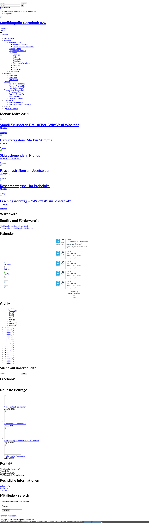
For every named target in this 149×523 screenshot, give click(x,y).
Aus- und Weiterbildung (17, 86)
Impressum (4, 490)
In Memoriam (14, 71)
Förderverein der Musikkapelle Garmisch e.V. (21, 11)
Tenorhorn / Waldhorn (21, 63)
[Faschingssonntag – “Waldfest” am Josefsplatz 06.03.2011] (1, 196)
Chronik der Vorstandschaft (23, 47)
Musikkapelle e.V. (23, 23)
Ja (85, 522)
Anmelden (4, 35)
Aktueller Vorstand (20, 45)
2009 (8, 361)
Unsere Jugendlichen (17, 84)
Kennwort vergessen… (8, 516)
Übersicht (17, 55)
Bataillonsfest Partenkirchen (15, 424)
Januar (11, 325)
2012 (8, 354)
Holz (15, 57)
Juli (10, 313)
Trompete (17, 59)
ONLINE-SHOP (12, 109)
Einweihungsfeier (15, 92)
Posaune (16, 65)
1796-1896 (13, 76)
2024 (8, 330)
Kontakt (7, 107)
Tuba (15, 67)
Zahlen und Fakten (16, 98)
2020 (8, 338)
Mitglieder (13, 53)
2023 (8, 332)
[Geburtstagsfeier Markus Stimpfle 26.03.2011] (1, 135)
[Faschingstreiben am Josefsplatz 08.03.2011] (1, 165)
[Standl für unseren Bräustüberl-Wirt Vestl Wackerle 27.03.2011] (1, 120)
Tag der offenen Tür (16, 94)
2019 (8, 340)
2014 (8, 350)
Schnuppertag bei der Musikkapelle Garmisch (21, 441)
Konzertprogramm (16, 102)
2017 (8, 344)
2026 (8, 309)
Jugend (7, 82)
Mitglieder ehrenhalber (17, 51)
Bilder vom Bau (14, 96)
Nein (89, 522)
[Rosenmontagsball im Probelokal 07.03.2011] (1, 180)
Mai (10, 317)
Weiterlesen (96, 522)
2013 (8, 352)
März (11, 321)
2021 (8, 336)
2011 (8, 356)
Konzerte (9, 100)
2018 (8, 342)
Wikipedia (8, 14)
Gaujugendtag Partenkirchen (15, 407)
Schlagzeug (17, 69)
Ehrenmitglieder (15, 49)
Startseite (10, 38)
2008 (8, 363)
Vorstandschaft (15, 42)
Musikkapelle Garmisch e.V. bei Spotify (14, 226)
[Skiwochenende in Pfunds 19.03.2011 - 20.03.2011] (1, 150)
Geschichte (8, 73)
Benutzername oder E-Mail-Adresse (15, 502)
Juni (10, 315)
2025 (8, 328)
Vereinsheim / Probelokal (14, 90)
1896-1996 (13, 78)
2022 (8, 334)
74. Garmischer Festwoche (14, 456)
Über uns (7, 40)
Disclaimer (4, 488)
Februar (12, 323)
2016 (8, 346)
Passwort (5, 506)
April (10, 319)
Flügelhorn (17, 61)
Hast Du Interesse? (16, 88)
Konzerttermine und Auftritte (20, 105)
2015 (8, 348)
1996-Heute (13, 80)
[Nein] (102, 522)
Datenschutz (5, 486)
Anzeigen (3, 133)
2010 (8, 359)
